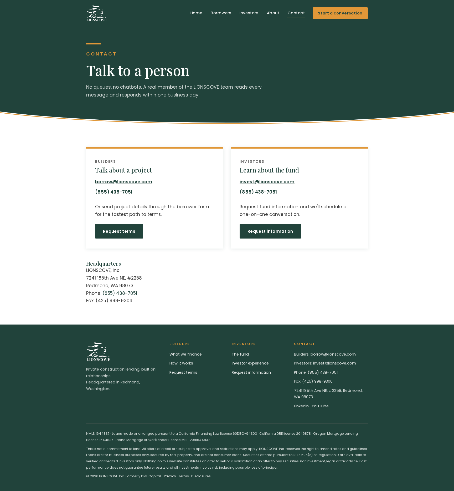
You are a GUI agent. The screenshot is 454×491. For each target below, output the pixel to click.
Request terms (119, 231)
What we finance (185, 354)
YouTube (320, 406)
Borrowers (221, 13)
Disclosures (201, 476)
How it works (181, 363)
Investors (249, 13)
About (273, 13)
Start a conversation (340, 13)
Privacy (170, 476)
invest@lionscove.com (267, 182)
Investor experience (250, 363)
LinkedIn (301, 406)
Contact (296, 13)
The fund (240, 354)
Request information (270, 231)
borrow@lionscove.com (123, 182)
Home (196, 13)
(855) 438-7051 (113, 192)
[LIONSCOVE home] (96, 13)
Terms (183, 476)
